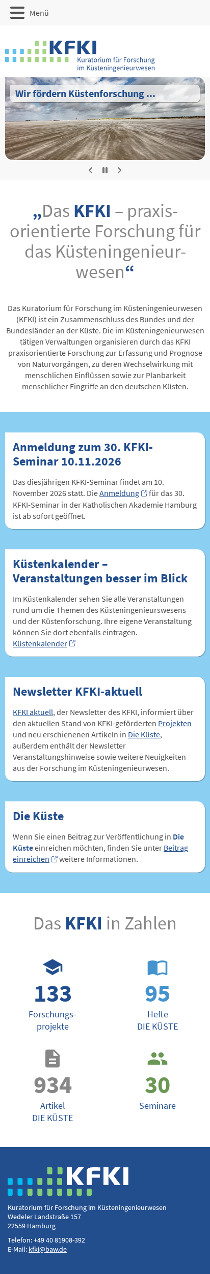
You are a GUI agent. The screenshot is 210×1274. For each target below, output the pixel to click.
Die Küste (144, 734)
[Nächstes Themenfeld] (119, 170)
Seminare (157, 1079)
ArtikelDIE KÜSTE (52, 1086)
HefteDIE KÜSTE (157, 994)
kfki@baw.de (48, 1249)
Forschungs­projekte (52, 994)
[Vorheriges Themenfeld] (91, 170)
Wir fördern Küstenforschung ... (85, 93)
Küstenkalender (40, 643)
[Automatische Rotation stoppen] (105, 170)
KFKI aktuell (33, 712)
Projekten (175, 723)
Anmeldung (119, 493)
